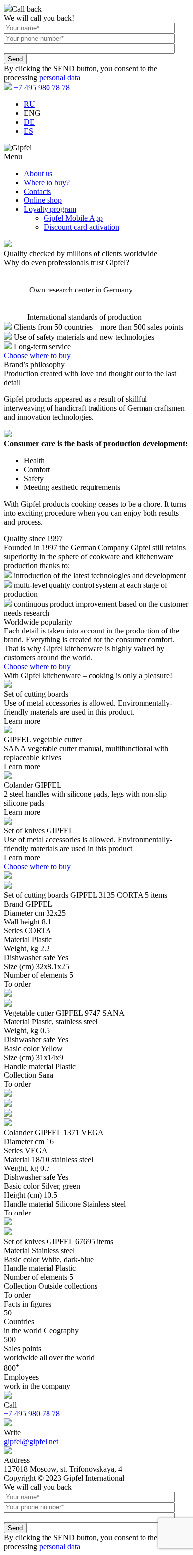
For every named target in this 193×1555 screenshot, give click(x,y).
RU (29, 104)
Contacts (37, 191)
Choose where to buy (37, 355)
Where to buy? (47, 182)
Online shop (43, 200)
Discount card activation (81, 227)
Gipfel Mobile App (73, 218)
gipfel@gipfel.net (31, 1441)
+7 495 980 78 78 (42, 87)
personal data (59, 77)
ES (28, 131)
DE (29, 122)
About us (38, 173)
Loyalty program (50, 209)
